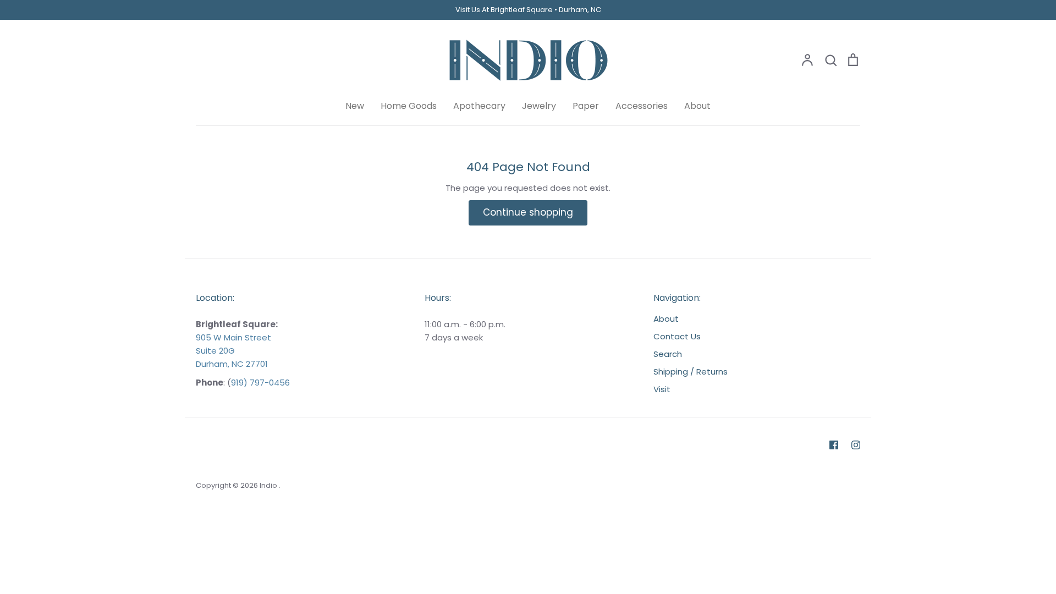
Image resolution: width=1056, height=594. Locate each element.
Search (667, 354)
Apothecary (479, 106)
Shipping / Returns (690, 371)
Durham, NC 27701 (232, 364)
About (697, 106)
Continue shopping (528, 212)
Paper (586, 106)
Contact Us (677, 336)
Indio (269, 485)
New (354, 106)
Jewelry (539, 106)
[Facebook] (834, 445)
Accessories (641, 106)
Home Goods (409, 106)
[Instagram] (856, 445)
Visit (661, 389)
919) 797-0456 (260, 382)
